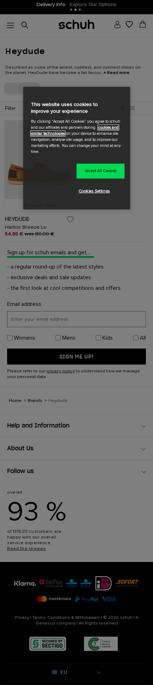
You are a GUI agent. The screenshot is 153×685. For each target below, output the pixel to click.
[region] (76, 148)
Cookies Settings (94, 191)
